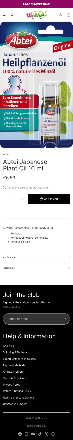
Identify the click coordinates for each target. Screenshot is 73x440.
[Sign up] (64, 319)
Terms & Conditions (15, 378)
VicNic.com (41, 418)
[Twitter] (46, 434)
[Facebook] (20, 434)
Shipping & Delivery (15, 352)
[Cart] (68, 15)
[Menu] (4, 15)
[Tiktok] (40, 434)
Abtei (6, 154)
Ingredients (9, 267)
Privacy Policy (11, 384)
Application (9, 257)
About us (8, 345)
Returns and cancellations (18, 397)
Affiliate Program (13, 371)
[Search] (12, 15)
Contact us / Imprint (15, 403)
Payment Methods (14, 365)
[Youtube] (33, 434)
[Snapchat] (53, 434)
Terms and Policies (36, 425)
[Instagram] (26, 434)
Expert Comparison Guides (19, 358)
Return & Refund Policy (17, 391)
